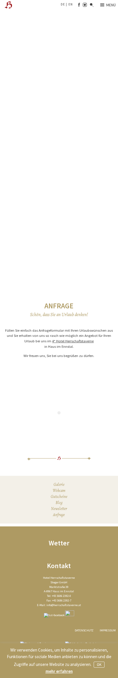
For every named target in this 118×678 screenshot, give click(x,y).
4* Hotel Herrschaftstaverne (73, 341)
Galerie (59, 484)
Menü (111, 4)
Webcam (59, 490)
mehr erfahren (59, 671)
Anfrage (59, 514)
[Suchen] (92, 5)
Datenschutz (84, 630)
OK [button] (99, 664)
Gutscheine (59, 496)
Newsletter (59, 508)
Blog (59, 502)
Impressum (108, 630)
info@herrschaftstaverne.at (63, 605)
